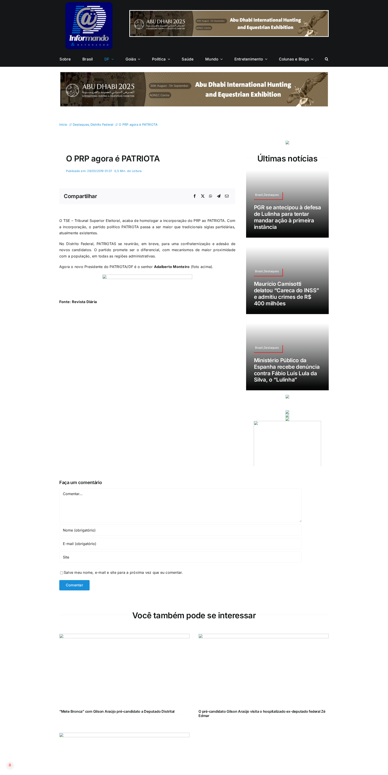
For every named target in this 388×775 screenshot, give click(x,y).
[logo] (88, 4)
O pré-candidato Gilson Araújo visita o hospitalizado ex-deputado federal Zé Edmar (261, 713)
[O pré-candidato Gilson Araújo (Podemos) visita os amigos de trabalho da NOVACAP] (124, 735)
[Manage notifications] (9, 765)
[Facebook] (195, 196)
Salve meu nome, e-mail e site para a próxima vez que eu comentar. (123, 572)
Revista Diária (84, 301)
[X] (203, 196)
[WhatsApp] (210, 196)
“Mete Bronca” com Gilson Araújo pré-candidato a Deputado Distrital (116, 711)
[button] (326, 59)
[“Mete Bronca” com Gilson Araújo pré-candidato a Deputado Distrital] (124, 636)
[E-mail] (227, 196)
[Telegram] (219, 196)
